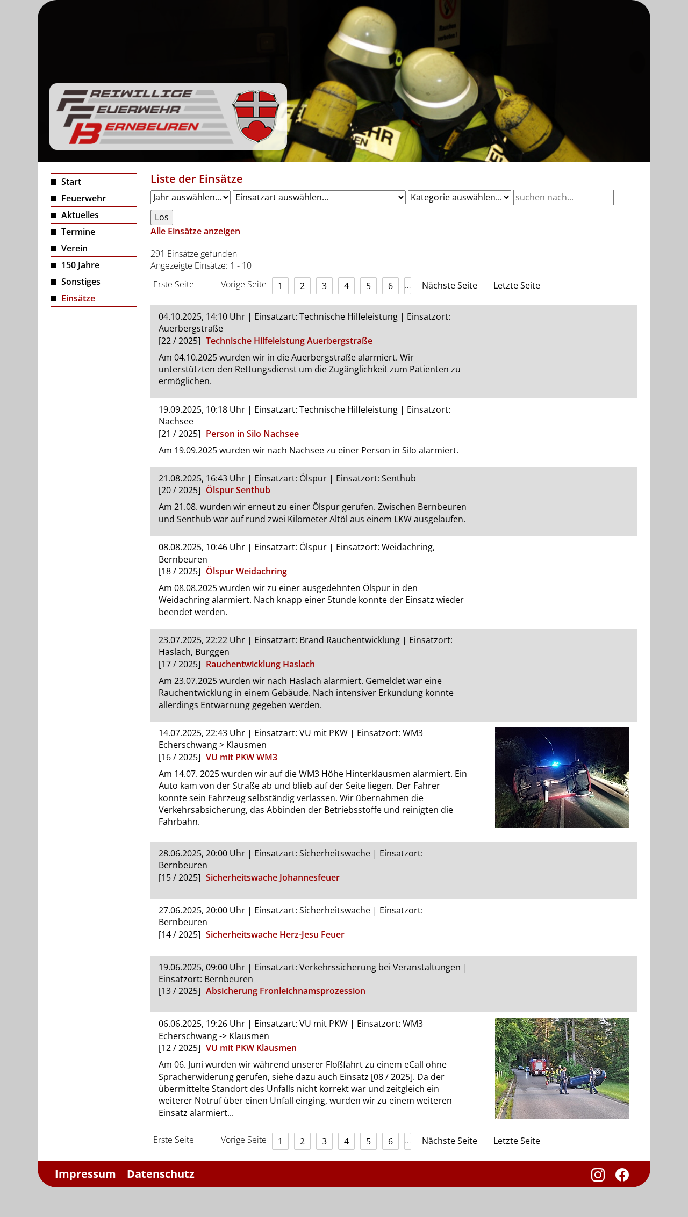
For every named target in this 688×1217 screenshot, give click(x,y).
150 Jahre (80, 265)
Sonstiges (81, 281)
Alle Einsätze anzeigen (195, 231)
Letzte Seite (516, 285)
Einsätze (78, 298)
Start (71, 182)
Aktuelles (80, 215)
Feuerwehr (83, 198)
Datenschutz (161, 1173)
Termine (78, 231)
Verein (74, 248)
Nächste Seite (449, 285)
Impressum (85, 1173)
